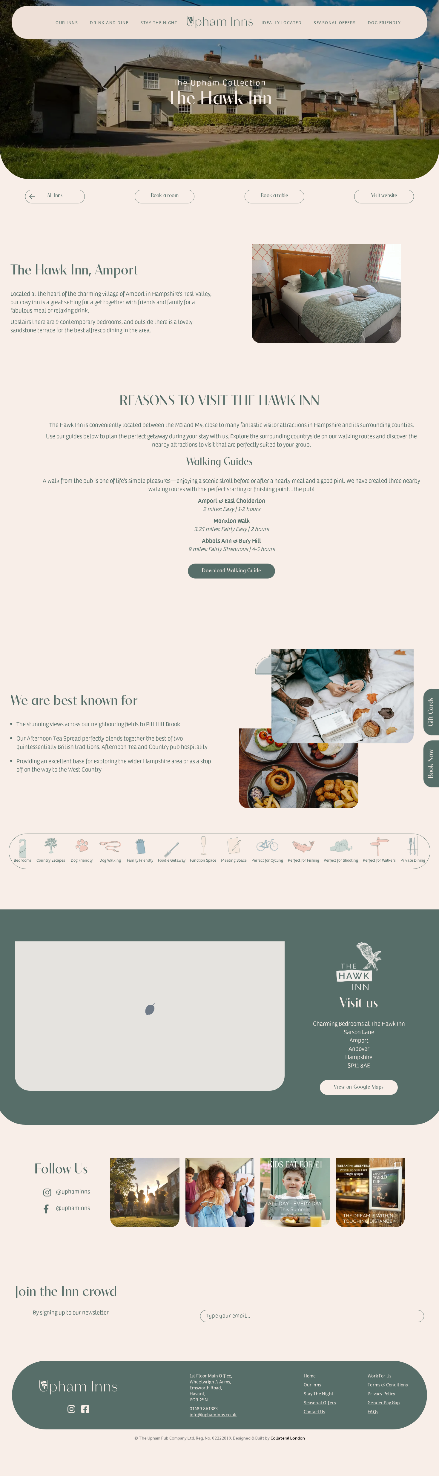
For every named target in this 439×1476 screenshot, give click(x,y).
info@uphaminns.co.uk (213, 1414)
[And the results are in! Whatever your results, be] (220, 1193)
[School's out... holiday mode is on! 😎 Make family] (295, 1193)
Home (310, 1375)
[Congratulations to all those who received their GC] (144, 1193)
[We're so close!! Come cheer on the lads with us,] (370, 1193)
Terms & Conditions (388, 1384)
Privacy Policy (381, 1393)
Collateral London (288, 1437)
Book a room (165, 196)
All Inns (54, 196)
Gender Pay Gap (384, 1402)
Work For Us (379, 1375)
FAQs (373, 1411)
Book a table (274, 196)
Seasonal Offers (320, 1402)
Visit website (384, 196)
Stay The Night (318, 1393)
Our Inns (312, 1384)
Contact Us (314, 1411)
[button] (150, 1009)
